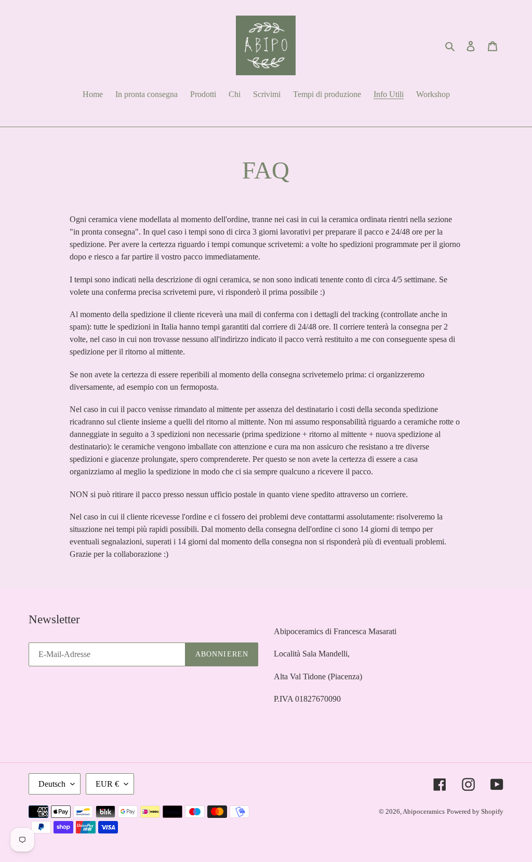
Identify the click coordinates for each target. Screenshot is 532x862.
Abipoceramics (424, 811)
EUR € (107, 783)
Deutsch (51, 783)
